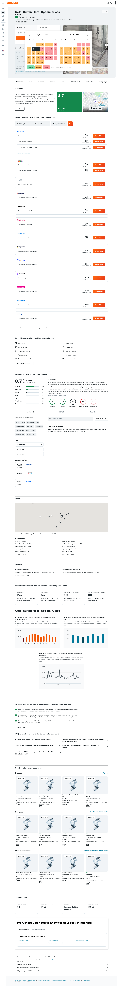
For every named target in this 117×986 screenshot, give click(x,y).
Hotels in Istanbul (24, 943)
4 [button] (51, 44)
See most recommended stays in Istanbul (96, 850)
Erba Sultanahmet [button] (44, 873)
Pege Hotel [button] (89, 874)
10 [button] (47, 49)
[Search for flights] (3, 8)
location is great (20, 422)
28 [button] (33, 62)
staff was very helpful (33, 422)
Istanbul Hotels (86, 980)
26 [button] (55, 58)
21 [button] (33, 58)
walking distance (30, 430)
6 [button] (29, 49)
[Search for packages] (3, 20)
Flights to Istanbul (24, 940)
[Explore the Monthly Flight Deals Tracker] (3, 33)
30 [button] (42, 62)
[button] (3, 3)
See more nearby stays (101, 773)
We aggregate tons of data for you (28, 967)
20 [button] (29, 58)
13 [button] (29, 53)
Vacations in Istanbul (82, 940)
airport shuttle (20, 430)
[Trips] (3, 45)
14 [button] (33, 53)
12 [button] (55, 49)
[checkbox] (24, 466)
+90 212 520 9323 (21, 22)
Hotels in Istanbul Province (59, 980)
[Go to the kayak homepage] (12, 3)
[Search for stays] (3, 12)
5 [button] (55, 44)
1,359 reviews (30, 17)
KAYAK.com (18, 980)
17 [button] (46, 53)
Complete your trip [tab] (23, 929)
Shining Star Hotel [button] (44, 797)
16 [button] (42, 53)
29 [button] (38, 62)
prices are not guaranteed (51, 959)
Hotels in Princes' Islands (74, 980)
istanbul (29, 434)
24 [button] (47, 58)
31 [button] (88, 62)
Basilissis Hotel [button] (90, 835)
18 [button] (51, 53)
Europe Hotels (31, 980)
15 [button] (38, 53)
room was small (20, 434)
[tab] (30, 412)
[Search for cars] (3, 16)
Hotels (24, 980)
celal (34, 434)
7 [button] (33, 49)
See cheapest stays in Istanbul (99, 812)
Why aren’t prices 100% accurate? (28, 971)
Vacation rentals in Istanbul (55, 943)
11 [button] (51, 49)
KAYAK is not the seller (24, 964)
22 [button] (38, 58)
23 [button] (42, 58)
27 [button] (29, 62)
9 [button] (42, 49)
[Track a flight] (3, 40)
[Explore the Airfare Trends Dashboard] (3, 29)
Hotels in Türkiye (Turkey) (44, 980)
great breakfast (20, 426)
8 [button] (79, 49)
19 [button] (55, 53)
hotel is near (39, 426)
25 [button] (51, 58)
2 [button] (42, 44)
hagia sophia (30, 426)
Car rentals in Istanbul (54, 940)
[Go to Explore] (3, 36)
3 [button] (46, 44)
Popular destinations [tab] (38, 929)
